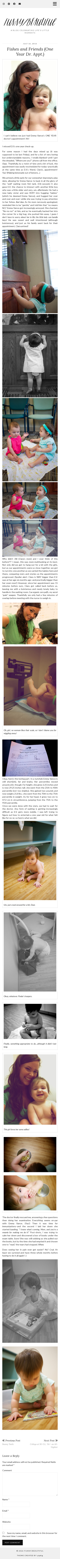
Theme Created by (30, 1555)
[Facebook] (14, 3)
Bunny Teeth (11, 1442)
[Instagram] (4, 3)
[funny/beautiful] (30, 20)
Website (6, 1521)
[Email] (20, 3)
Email (5, 1510)
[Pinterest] (9, 3)
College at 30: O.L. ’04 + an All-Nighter (44, 1444)
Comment (7, 1470)
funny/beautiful (34, 1551)
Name (5, 1499)
